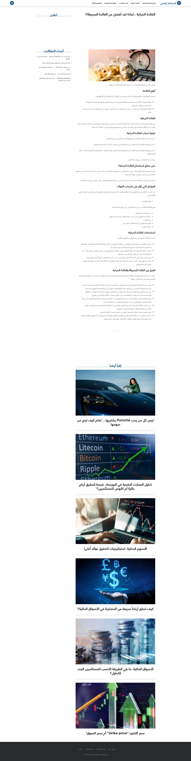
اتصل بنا (80, 749)
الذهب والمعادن (123, 3)
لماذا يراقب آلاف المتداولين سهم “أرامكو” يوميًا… (55, 63)
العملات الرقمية (135, 3)
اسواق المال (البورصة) (111, 3)
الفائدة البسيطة (146, 108)
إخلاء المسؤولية (101, 749)
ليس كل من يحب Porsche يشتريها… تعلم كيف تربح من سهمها (53, 57)
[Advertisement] (115, 32)
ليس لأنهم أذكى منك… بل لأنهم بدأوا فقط (57, 74)
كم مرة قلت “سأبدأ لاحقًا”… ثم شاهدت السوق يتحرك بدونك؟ (54, 68)
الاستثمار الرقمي (168, 3)
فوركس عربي (111, 749)
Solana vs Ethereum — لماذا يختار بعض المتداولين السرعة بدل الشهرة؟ (54, 79)
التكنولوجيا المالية (97, 3)
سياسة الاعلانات (89, 749)
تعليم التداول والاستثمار (148, 3)
